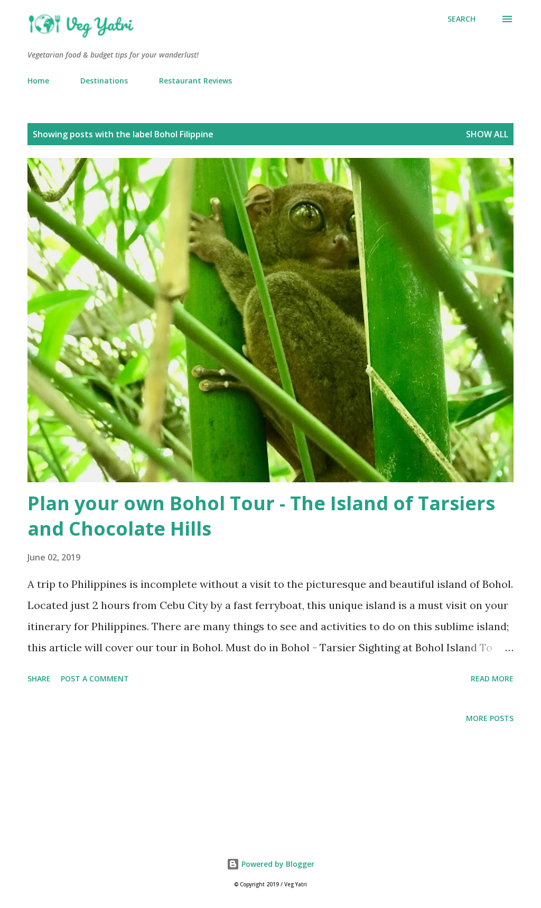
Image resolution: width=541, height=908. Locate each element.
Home (38, 81)
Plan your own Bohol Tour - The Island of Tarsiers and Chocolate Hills (261, 515)
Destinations (104, 81)
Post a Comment (95, 678)
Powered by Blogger (276, 864)
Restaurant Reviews (195, 81)
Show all (487, 134)
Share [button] (39, 678)
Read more (492, 678)
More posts (490, 718)
